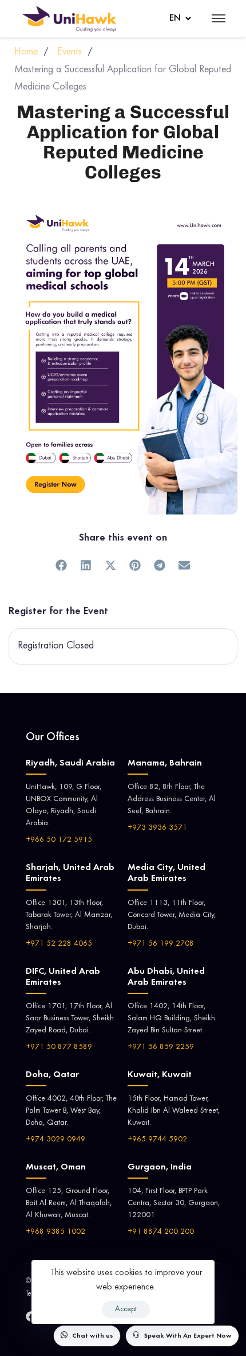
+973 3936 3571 (157, 828)
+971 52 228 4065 (59, 944)
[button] (61, 565)
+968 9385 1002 (55, 1232)
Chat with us (92, 1335)
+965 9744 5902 (157, 1140)
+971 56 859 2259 (161, 1047)
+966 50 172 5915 (59, 840)
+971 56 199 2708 (161, 944)
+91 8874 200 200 (161, 1232)
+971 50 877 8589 (59, 1047)
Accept (126, 1310)
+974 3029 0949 (55, 1140)
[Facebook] (31, 1316)
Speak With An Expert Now (188, 1335)
